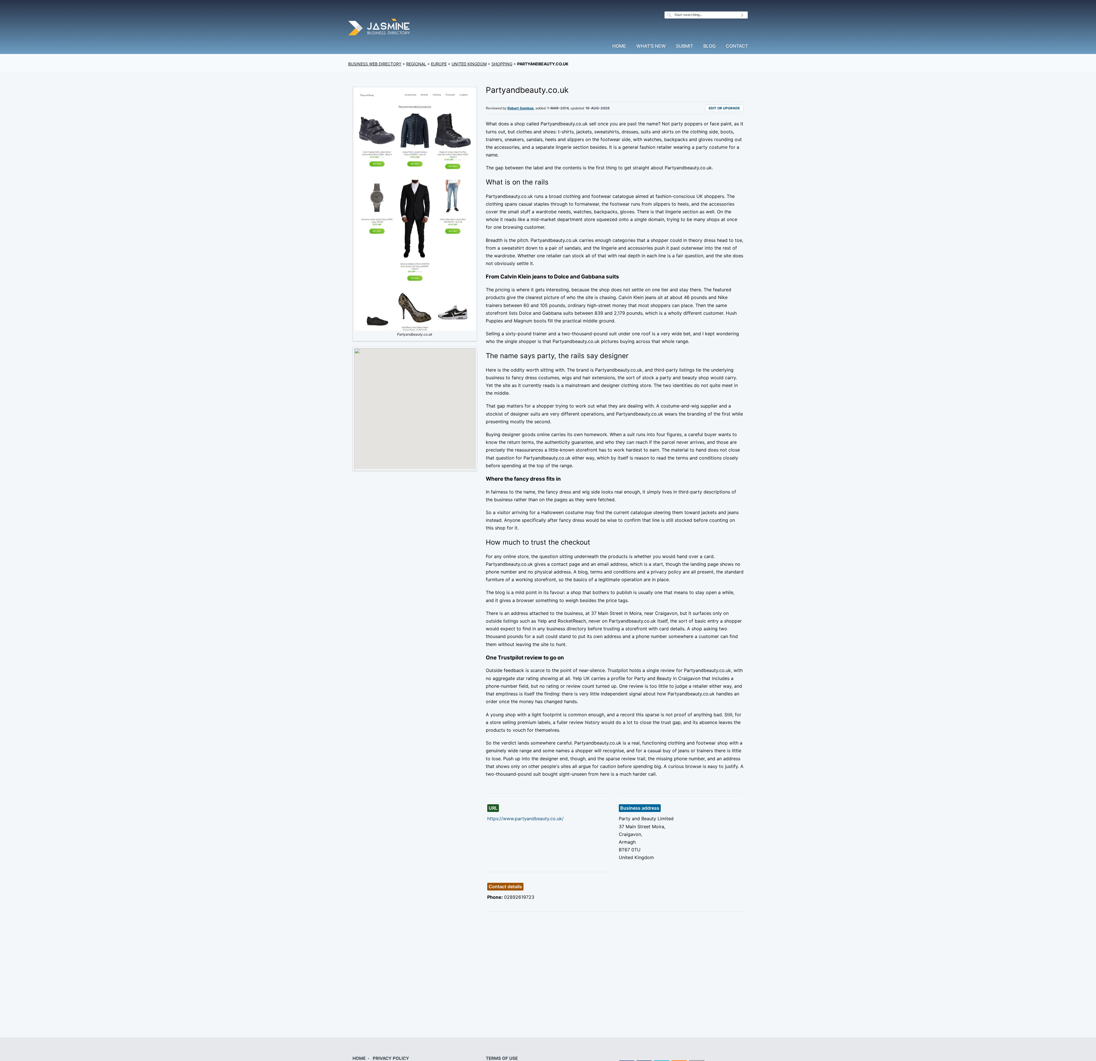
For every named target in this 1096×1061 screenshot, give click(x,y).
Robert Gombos (520, 108)
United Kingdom (469, 63)
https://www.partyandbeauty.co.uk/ (525, 818)
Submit (684, 46)
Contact (737, 46)
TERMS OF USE (502, 1058)
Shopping (501, 63)
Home (619, 46)
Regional (416, 63)
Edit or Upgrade (724, 108)
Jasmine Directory (379, 28)
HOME (359, 1058)
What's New (651, 46)
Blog (709, 46)
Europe (439, 63)
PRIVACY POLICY (391, 1058)
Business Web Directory (374, 63)
